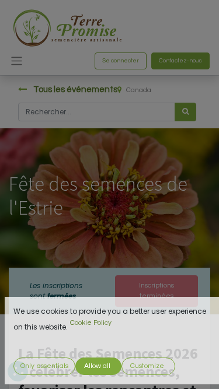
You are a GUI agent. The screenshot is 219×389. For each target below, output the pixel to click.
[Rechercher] (185, 112)
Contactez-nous (180, 61)
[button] (44, 366)
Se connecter (120, 61)
